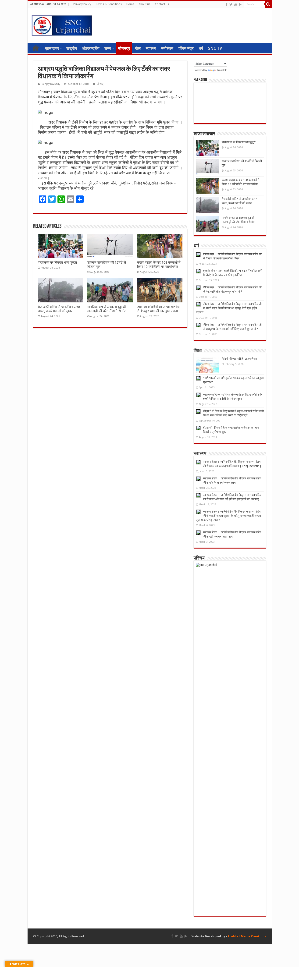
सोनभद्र (124, 48)
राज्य (107, 48)
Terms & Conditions (109, 4)
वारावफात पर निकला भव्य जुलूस (57, 262)
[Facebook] (226, 4)
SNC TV (215, 48)
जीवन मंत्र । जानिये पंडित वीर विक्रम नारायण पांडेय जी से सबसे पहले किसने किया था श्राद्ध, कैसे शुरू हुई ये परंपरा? (229, 308)
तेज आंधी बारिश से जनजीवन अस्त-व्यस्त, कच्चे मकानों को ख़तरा (59, 309)
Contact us (162, 4)
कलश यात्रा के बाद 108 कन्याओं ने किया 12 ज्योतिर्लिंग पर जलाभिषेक (159, 264)
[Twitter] (231, 4)
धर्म (201, 48)
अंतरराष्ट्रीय (90, 48)
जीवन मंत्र (185, 48)
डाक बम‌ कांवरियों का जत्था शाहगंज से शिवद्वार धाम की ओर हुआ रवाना (158, 309)
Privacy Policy (82, 4)
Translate (222, 70)
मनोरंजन (167, 48)
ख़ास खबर (52, 48)
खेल (138, 48)
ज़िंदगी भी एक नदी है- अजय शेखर (239, 359)
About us (144, 4)
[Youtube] (236, 4)
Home (130, 4)
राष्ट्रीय (71, 48)
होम (36, 48)
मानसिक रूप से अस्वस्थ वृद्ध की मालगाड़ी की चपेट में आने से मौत (106, 309)
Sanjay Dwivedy (51, 83)
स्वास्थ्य (151, 48)
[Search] (268, 4)
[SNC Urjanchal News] (61, 24)
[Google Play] (240, 4)
